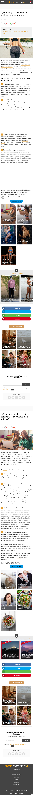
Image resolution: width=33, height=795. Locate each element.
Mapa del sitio (16, 784)
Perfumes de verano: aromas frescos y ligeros (24, 346)
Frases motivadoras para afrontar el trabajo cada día (17, 639)
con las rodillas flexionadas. (23, 154)
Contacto (16, 779)
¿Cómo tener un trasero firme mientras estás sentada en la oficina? (8, 220)
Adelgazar (11, 194)
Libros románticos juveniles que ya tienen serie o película (9, 366)
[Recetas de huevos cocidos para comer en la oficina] (24, 609)
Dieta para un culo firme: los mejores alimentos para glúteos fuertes (7, 261)
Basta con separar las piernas (16, 106)
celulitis (3, 460)
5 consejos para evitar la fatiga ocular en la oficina (8, 607)
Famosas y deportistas (17, 273)
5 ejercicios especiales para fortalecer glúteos (7, 241)
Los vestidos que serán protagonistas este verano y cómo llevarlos (24, 366)
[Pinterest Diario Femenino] (13, 398)
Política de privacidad (16, 774)
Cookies (16, 772)
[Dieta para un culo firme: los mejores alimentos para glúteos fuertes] (8, 265)
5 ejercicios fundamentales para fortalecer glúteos (23, 220)
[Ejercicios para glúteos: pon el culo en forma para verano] (24, 244)
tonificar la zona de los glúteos (9, 88)
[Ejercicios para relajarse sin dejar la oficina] (8, 589)
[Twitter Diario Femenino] (20, 398)
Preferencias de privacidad (14, 388)
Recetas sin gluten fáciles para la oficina (7, 628)
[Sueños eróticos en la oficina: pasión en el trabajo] (24, 589)
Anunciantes (16, 782)
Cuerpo (19, 557)
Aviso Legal (16, 777)
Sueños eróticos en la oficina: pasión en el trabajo (23, 586)
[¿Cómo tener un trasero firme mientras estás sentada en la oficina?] (8, 223)
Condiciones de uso (22, 388)
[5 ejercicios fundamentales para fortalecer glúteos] (24, 223)
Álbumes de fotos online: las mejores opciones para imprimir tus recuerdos (9, 345)
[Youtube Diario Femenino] (23, 398)
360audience (20, 793)
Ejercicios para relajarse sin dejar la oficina (8, 586)
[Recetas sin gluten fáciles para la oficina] (8, 630)
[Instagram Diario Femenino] (16, 398)
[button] (4, 2)
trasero (17, 456)
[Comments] (14, 23)
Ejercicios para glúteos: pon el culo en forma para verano (23, 241)
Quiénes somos (16, 769)
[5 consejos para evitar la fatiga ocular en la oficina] (8, 609)
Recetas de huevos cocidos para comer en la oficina (23, 607)
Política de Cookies (6, 389)
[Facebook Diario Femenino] (9, 398)
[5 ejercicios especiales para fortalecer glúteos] (8, 244)
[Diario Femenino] (16, 3)
